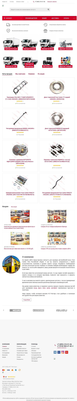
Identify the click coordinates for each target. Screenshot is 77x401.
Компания (5, 344)
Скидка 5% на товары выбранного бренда (54, 226)
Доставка (55, 18)
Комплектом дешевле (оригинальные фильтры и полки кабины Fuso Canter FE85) (19, 227)
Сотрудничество (36, 355)
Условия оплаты (21, 348)
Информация (21, 344)
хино (44, 288)
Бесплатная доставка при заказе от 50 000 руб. (18, 248)
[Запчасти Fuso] (29, 43)
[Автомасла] (48, 61)
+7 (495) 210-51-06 (40, 1)
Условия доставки (22, 350)
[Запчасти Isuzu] (11, 43)
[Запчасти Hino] (48, 43)
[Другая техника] (66, 43)
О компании (5, 348)
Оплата (66, 18)
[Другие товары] (66, 61)
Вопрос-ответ (35, 348)
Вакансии (5, 355)
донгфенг (54, 288)
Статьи (33, 346)
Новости (4, 350)
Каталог (9, 18)
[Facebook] (58, 352)
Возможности (21, 355)
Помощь (34, 344)
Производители (31, 18)
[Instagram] (62, 352)
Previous (3, 310)
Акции (44, 18)
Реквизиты (20, 359)
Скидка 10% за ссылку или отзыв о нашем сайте (56, 248)
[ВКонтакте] (55, 352)
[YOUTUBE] (66, 352)
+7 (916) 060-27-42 (64, 346)
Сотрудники (5, 352)
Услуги (18, 357)
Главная (4, 346)
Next (73, 310)
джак (48, 288)
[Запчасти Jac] (11, 61)
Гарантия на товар (22, 352)
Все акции (14, 206)
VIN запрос (34, 361)
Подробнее (26, 299)
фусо (39, 288)
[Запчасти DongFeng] (29, 61)
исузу (35, 288)
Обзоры (33, 350)
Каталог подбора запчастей (36, 357)
